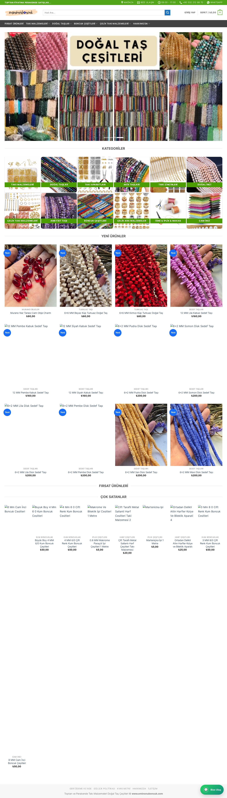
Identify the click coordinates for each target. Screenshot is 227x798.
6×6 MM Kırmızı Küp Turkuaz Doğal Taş (141, 312)
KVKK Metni (123, 788)
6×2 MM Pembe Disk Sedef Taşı (86, 472)
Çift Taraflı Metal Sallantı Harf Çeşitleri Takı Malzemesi (127, 545)
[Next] (215, 86)
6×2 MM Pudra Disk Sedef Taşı (141, 392)
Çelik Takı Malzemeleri (114, 23)
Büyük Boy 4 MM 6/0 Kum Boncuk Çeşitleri (44, 543)
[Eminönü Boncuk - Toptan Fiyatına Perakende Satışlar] (21, 12)
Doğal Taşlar (60, 23)
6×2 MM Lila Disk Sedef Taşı (30, 472)
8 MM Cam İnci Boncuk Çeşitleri (17, 761)
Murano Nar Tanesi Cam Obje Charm (30, 312)
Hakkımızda (140, 23)
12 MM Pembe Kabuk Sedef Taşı (31, 392)
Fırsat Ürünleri (14, 23)
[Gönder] (167, 12)
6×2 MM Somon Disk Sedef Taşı (196, 392)
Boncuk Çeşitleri (84, 23)
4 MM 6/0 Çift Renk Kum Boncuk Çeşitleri (72, 543)
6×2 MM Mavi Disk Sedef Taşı (196, 472)
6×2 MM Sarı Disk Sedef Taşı (141, 472)
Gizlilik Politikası (104, 788)
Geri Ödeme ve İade (81, 788)
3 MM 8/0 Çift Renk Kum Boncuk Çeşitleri (210, 543)
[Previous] (12, 86)
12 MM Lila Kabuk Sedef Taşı (196, 312)
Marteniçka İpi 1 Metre (155, 542)
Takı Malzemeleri (37, 23)
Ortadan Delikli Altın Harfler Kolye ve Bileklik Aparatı (182, 543)
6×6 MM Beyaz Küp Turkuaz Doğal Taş (86, 312)
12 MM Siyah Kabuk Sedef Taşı (86, 392)
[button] (189, 12)
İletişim (152, 788)
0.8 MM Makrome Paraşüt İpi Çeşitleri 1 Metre (100, 543)
